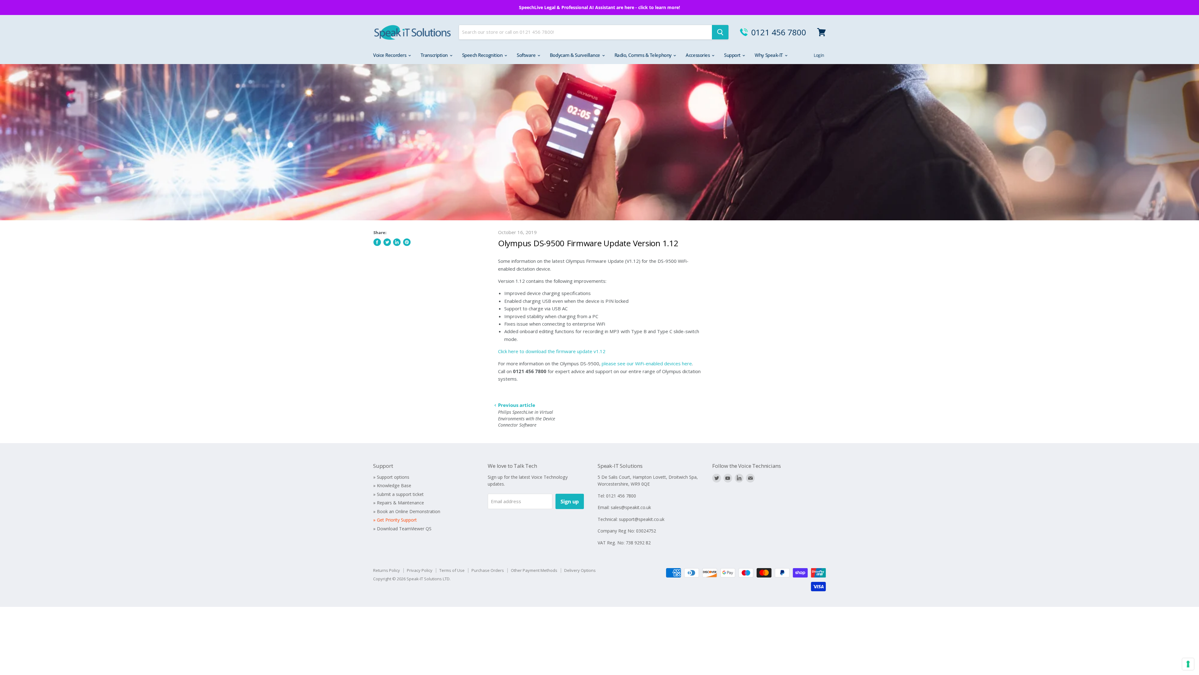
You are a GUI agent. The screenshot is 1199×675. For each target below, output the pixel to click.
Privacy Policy (419, 570)
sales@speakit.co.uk (631, 507)
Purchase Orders (487, 570)
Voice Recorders (390, 55)
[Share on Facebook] (377, 242)
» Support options (391, 477)
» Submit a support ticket (398, 494)
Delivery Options (580, 570)
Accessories (698, 55)
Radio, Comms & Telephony (643, 55)
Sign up (569, 501)
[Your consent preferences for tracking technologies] (1188, 664)
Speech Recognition (483, 55)
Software (527, 55)
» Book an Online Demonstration (406, 511)
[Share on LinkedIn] (397, 242)
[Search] (720, 32)
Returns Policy (386, 570)
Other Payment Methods (534, 570)
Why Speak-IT (769, 55)
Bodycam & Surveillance (575, 55)
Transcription (435, 55)
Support (733, 55)
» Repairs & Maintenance (398, 503)
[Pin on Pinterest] (407, 242)
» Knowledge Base (392, 485)
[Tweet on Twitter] (387, 242)
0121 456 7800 (778, 32)
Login (819, 55)
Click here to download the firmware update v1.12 (551, 351)
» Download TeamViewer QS (402, 529)
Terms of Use (452, 570)
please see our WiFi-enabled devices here (647, 363)
